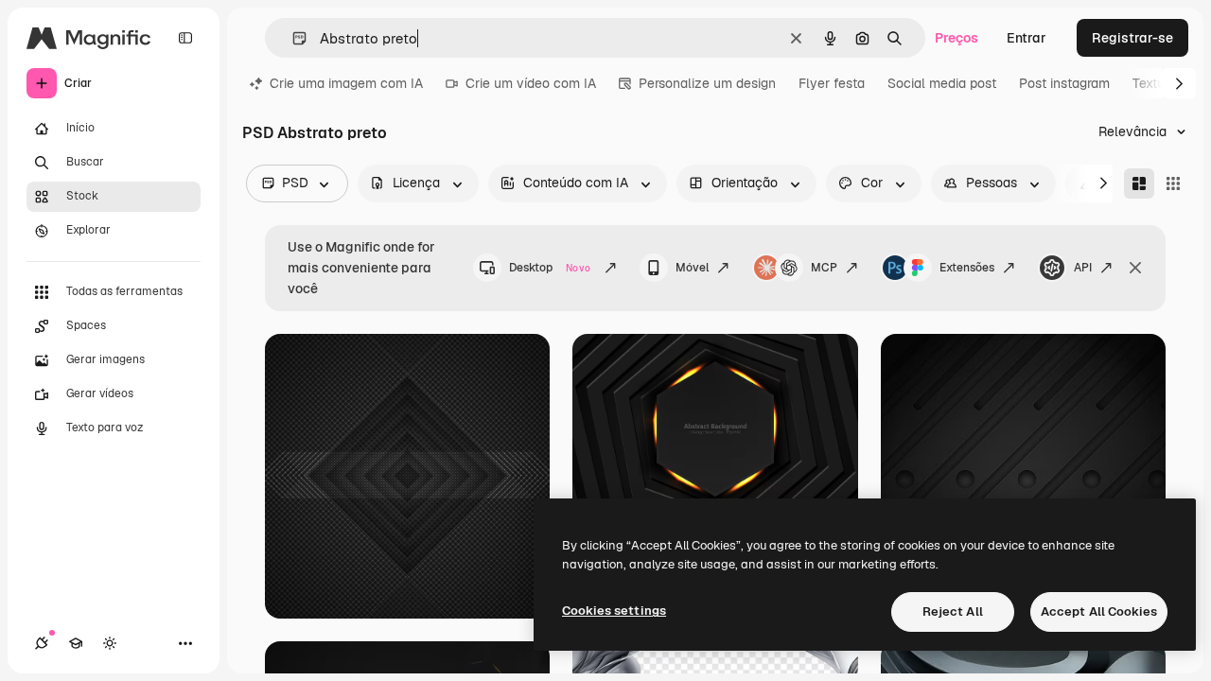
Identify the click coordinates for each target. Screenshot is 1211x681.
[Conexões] (41, 643)
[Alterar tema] (110, 643)
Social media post (941, 83)
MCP (824, 267)
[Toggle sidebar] (185, 38)
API (1083, 267)
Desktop (549, 267)
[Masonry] (1139, 183)
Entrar (1026, 37)
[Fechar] (1135, 267)
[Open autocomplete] (292, 38)
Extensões (966, 267)
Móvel (692, 267)
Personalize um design (707, 83)
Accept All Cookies (1099, 611)
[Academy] (76, 643)
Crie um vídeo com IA (530, 83)
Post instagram (1064, 83)
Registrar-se (1132, 37)
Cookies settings (614, 610)
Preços (956, 37)
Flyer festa (832, 83)
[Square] (1173, 183)
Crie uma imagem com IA (346, 83)
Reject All (952, 611)
